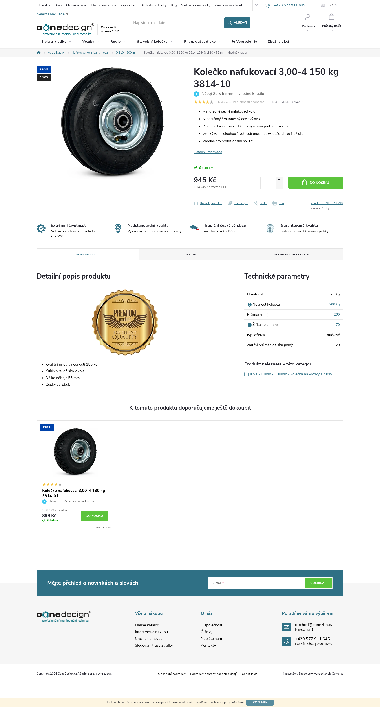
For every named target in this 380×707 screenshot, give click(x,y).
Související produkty (289, 254)
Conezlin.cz (249, 674)
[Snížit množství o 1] (279, 186)
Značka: (327, 203)
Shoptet (304, 674)
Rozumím (260, 702)
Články (206, 632)
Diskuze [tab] (190, 254)
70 (338, 325)
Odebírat (318, 583)
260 (337, 314)
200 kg (334, 304)
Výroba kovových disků (229, 5)
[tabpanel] (75, 475)
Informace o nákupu (103, 5)
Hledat (240, 22)
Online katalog (147, 625)
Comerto (337, 674)
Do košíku (319, 182)
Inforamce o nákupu (151, 632)
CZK (330, 5)
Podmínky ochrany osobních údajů (214, 674)
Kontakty (44, 5)
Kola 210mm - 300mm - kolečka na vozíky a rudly (291, 374)
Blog (174, 5)
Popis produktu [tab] (88, 254)
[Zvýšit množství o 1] (279, 180)
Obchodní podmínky (153, 5)
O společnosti (212, 625)
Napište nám (128, 5)
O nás (58, 5)
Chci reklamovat (76, 5)
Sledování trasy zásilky (195, 5)
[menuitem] (57, 41)
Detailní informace (208, 152)
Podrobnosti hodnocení (249, 102)
